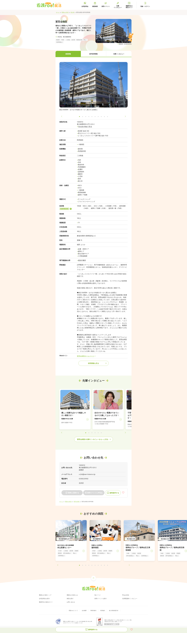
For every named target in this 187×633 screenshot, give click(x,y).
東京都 (72, 12)
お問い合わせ (71, 602)
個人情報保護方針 (113, 610)
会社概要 (84, 610)
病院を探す (70, 598)
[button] (68, 54)
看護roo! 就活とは (72, 595)
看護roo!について (73, 610)
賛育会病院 (77, 501)
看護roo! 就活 (65, 12)
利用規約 (102, 610)
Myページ (97, 595)
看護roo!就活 (68, 501)
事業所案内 (93, 610)
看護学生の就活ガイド (46, 602)
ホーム (58, 12)
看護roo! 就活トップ (45, 595)
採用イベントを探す (100, 598)
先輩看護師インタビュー (129, 598)
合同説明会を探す (44, 598)
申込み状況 (125, 595)
